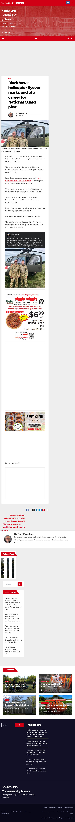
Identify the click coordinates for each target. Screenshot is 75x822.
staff (22, 690)
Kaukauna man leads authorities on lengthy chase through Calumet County (14, 518)
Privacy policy (70, 818)
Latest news (44, 818)
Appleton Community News (66, 807)
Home (45, 807)
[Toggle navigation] (36, 38)
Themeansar (4, 813)
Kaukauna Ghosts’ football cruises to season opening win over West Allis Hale (37, 744)
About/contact (52, 807)
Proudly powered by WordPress (10, 812)
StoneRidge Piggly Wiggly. (29, 295)
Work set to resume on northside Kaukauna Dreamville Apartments (13, 527)
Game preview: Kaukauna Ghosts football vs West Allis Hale (36, 771)
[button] (68, 38)
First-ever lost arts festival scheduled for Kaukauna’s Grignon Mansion (35, 753)
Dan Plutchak (22, 113)
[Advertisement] (25, 61)
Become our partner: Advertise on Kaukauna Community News (58, 812)
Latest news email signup (56, 818)
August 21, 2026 (48, 690)
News (10, 78)
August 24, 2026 (12, 690)
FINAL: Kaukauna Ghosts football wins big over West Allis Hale (13, 640)
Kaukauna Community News (8, 15)
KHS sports (45, 681)
